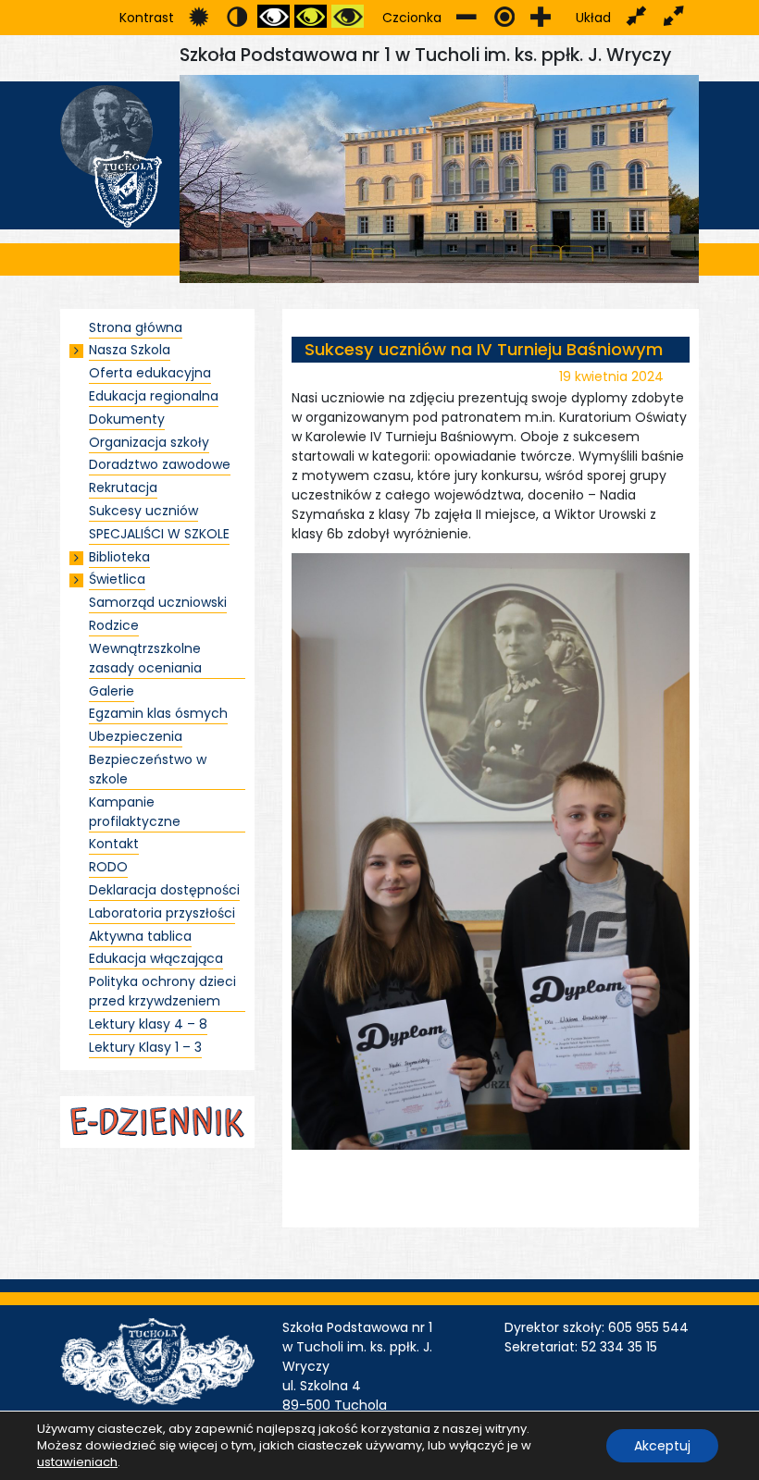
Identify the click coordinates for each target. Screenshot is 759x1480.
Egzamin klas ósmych (158, 713)
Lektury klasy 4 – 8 (148, 1024)
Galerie (111, 691)
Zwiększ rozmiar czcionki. (541, 16)
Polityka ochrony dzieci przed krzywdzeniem (162, 991)
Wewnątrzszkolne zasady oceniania (145, 658)
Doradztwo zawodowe (159, 464)
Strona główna (135, 327)
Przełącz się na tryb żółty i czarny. (347, 16)
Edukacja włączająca (156, 958)
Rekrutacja (123, 487)
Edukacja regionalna (153, 396)
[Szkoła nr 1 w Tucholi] (111, 155)
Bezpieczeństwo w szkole (147, 769)
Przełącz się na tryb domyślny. (199, 16)
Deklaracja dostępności (164, 890)
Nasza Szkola (129, 349)
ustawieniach (77, 1462)
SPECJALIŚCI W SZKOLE (159, 533)
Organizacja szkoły (149, 442)
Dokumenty (127, 419)
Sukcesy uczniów (143, 510)
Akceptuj (662, 1446)
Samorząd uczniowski (158, 602)
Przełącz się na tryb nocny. (236, 16)
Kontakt (114, 843)
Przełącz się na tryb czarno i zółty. (310, 16)
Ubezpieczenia (135, 736)
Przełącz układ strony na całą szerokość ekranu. (673, 16)
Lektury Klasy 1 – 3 (145, 1047)
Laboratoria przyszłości (162, 913)
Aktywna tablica (140, 936)
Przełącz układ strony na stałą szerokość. (636, 16)
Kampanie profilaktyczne (134, 812)
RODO (108, 866)
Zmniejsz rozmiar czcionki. (467, 16)
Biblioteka (119, 557)
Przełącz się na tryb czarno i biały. (273, 16)
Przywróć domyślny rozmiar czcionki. (504, 16)
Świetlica (117, 579)
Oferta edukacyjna (150, 373)
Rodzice (114, 625)
